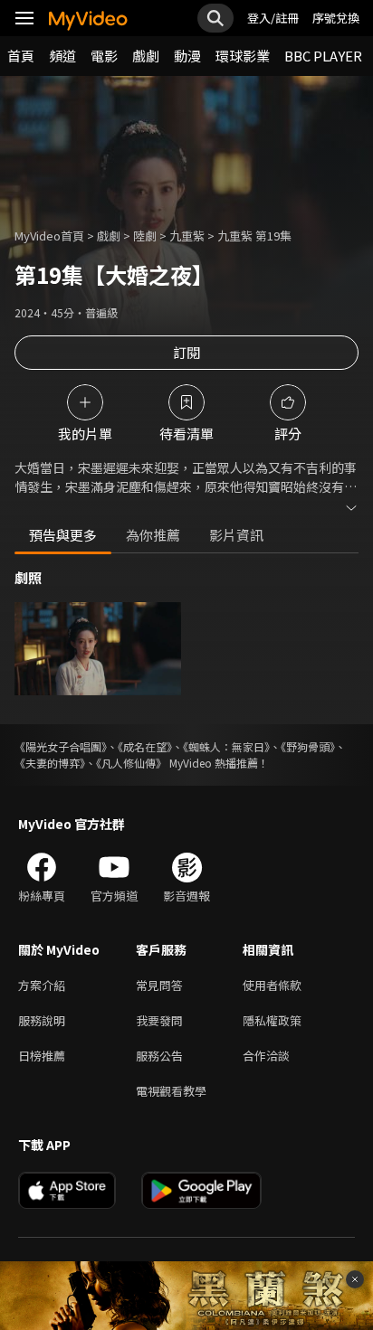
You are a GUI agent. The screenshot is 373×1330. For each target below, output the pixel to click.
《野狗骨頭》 (308, 746)
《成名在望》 (145, 746)
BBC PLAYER (323, 55)
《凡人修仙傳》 (131, 762)
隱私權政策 (272, 1020)
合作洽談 (266, 1055)
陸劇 (145, 235)
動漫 (187, 55)
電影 (104, 55)
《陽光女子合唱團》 (60, 746)
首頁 (20, 55)
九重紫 (187, 235)
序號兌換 (335, 17)
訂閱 (186, 352)
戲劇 (145, 55)
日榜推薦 (41, 1055)
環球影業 (242, 55)
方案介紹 (41, 985)
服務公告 (159, 1055)
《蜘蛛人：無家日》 (226, 746)
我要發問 (159, 1020)
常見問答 (159, 985)
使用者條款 (272, 985)
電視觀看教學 (171, 1090)
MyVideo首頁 (49, 235)
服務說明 (41, 1020)
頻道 (62, 55)
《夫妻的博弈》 (49, 762)
